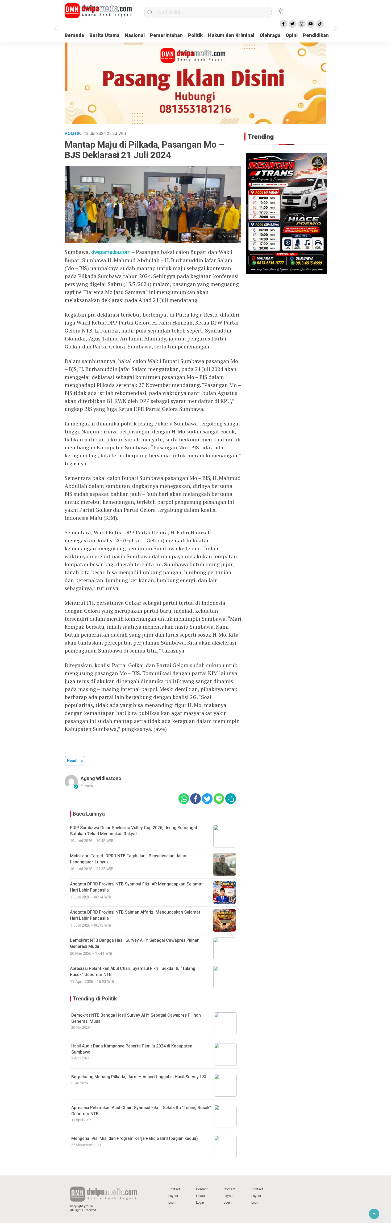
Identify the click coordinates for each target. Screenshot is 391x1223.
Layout (173, 1196)
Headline (75, 761)
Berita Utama (104, 35)
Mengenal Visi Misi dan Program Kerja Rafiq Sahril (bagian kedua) (134, 1138)
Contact (174, 1189)
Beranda (74, 35)
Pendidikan (316, 35)
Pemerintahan (166, 35)
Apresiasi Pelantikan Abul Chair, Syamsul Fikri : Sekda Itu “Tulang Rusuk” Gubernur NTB (141, 1111)
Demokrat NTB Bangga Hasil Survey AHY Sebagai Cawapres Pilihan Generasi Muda (136, 1018)
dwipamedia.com (111, 252)
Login (172, 1202)
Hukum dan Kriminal (231, 35)
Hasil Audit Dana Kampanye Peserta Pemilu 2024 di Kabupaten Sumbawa (131, 1049)
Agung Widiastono (101, 778)
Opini (292, 35)
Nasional (135, 35)
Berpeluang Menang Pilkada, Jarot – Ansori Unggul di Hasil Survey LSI (138, 1077)
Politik (195, 35)
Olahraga (270, 35)
